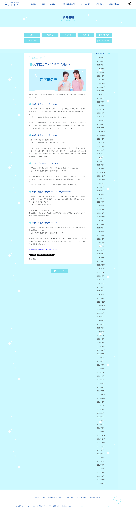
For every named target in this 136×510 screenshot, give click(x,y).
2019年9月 (100, 357)
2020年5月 (100, 328)
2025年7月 (100, 102)
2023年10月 (101, 180)
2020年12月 (101, 302)
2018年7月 (100, 409)
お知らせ (50, 35)
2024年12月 (101, 128)
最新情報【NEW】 (114, 4)
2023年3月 (100, 206)
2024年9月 (100, 139)
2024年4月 (100, 157)
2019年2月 (100, 383)
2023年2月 (100, 209)
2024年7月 (100, 146)
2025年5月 (100, 109)
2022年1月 (100, 254)
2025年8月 (100, 98)
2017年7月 (100, 454)
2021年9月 (100, 268)
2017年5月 (100, 461)
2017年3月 (100, 469)
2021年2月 (100, 294)
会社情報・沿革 (37, 506)
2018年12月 (101, 391)
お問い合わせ (100, 4)
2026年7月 (100, 61)
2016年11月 (101, 483)
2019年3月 (100, 380)
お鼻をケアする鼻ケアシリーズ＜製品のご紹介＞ (44, 249)
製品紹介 (33, 4)
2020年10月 (101, 309)
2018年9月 (100, 402)
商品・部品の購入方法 (69, 4)
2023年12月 (101, 172)
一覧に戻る (62, 271)
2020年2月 (100, 339)
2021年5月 (100, 283)
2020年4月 (100, 331)
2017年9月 (100, 446)
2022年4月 (100, 243)
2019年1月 (100, 387)
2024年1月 (100, 168)
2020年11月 (101, 306)
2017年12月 (101, 435)
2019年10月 (101, 354)
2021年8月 (100, 272)
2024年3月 (100, 161)
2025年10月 (101, 91)
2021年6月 (100, 280)
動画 (43, 4)
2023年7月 (100, 191)
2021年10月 (101, 265)
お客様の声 (53, 4)
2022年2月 (100, 250)
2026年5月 (100, 68)
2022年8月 (100, 231)
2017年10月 (101, 443)
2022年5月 (100, 239)
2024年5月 (100, 154)
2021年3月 (100, 291)
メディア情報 (32, 41)
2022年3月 (100, 246)
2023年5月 (100, 198)
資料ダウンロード (104, 41)
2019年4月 (100, 376)
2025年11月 (101, 87)
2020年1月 (100, 343)
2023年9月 (100, 183)
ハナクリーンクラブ (82, 497)
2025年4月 (100, 113)
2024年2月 (100, 165)
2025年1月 (100, 124)
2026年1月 (100, 80)
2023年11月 (101, 176)
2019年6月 (100, 369)
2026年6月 (100, 65)
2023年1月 (100, 213)
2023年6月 (100, 194)
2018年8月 (100, 406)
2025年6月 (100, 106)
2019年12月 (101, 346)
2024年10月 (101, 135)
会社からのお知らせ (65, 506)
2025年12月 (101, 83)
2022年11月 (101, 220)
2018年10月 (101, 398)
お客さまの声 (104, 35)
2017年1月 (100, 476)
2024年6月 (100, 150)
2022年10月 (101, 224)
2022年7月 (100, 235)
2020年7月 (100, 320)
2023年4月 (100, 202)
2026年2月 (100, 76)
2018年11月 (101, 394)
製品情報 (86, 35)
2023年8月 (100, 187)
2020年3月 (100, 335)
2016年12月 (101, 480)
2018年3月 (100, 424)
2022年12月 (101, 217)
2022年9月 (100, 228)
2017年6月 (100, 457)
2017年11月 (101, 439)
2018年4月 (100, 420)
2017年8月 (100, 450)
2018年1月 (100, 431)
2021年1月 (100, 298)
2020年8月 (100, 317)
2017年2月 (100, 472)
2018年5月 (100, 417)
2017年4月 (100, 465)
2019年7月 (100, 365)
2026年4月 (100, 72)
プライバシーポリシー (47, 506)
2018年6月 (100, 413)
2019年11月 (101, 350)
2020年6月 (100, 324)
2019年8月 (100, 361)
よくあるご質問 (85, 4)
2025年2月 (100, 120)
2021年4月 (100, 287)
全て (32, 35)
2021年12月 (101, 257)
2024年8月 (100, 143)
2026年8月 (100, 57)
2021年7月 (100, 276)
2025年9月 (100, 94)
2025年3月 (100, 117)
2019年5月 (100, 372)
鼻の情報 (68, 35)
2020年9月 (100, 313)
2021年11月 (101, 261)
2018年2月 (100, 428)
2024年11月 (101, 131)
